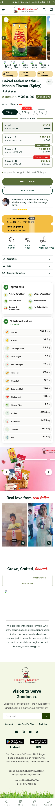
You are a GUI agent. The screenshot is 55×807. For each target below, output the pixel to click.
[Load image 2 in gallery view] (17, 65)
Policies (43, 724)
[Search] (44, 9)
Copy (31, 218)
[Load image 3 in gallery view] (25, 65)
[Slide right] (46, 38)
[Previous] (6, 472)
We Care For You (26, 724)
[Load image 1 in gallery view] (8, 65)
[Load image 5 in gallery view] (43, 65)
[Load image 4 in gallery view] (34, 65)
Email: (12, 770)
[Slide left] (2, 65)
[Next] (48, 472)
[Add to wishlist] (49, 82)
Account (9, 724)
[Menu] (3, 9)
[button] (9, 91)
